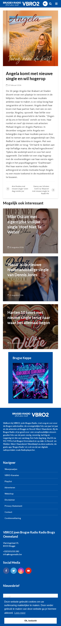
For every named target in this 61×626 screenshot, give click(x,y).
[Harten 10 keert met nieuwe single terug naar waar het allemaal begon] (30, 326)
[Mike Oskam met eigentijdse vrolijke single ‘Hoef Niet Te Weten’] (30, 230)
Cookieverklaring (13, 518)
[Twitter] (14, 571)
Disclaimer (10, 499)
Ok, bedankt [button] (30, 620)
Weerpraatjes (11, 469)
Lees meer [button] (19, 613)
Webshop (9, 493)
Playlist (8, 481)
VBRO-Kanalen (12, 475)
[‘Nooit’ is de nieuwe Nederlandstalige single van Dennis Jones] (30, 278)
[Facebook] (6, 571)
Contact (8, 512)
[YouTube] (28, 571)
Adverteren (10, 487)
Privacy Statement (13, 506)
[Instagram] (21, 571)
